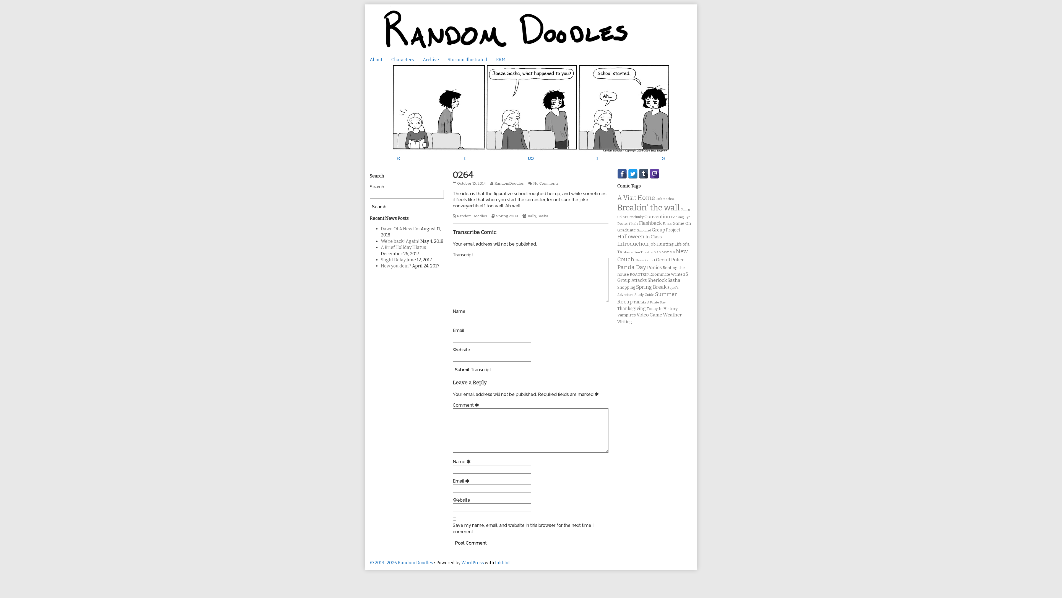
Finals (633, 224)
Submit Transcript (473, 369)
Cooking (677, 217)
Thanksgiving (631, 308)
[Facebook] (622, 174)
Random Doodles (472, 216)
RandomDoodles (509, 183)
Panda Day (631, 267)
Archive (431, 59)
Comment (467, 405)
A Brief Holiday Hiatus (403, 247)
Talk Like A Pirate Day (650, 302)
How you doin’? (396, 266)
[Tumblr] (644, 174)
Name (459, 311)
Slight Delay (393, 259)
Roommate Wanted (667, 274)
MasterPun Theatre (638, 252)
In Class (653, 237)
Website (461, 349)
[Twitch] (654, 174)
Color (621, 217)
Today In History (662, 308)
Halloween (630, 236)
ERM (501, 59)
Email (458, 330)
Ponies (654, 267)
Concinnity (635, 217)
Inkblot (502, 562)
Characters (402, 59)
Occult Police (670, 259)
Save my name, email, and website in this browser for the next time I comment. (523, 528)
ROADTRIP (639, 274)
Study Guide (644, 295)
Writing (624, 321)
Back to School (665, 199)
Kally (532, 216)
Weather (672, 315)
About (376, 59)
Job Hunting (661, 244)
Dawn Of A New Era (400, 228)
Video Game (649, 315)
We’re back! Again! (400, 241)
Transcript (463, 254)
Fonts (667, 223)
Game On (682, 223)
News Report (645, 260)
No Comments (546, 183)
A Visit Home (636, 198)
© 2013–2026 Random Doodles (401, 562)
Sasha (543, 216)
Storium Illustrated (467, 59)
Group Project (666, 230)
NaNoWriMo (664, 252)
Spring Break (651, 287)
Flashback (650, 223)
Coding (685, 209)
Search (377, 186)
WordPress (472, 562)
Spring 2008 (507, 216)
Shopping (626, 287)
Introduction (633, 244)
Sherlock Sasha (664, 280)
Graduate (626, 230)
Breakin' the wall (648, 208)
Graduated (644, 230)
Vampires (626, 315)
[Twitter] (633, 174)
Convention (657, 217)
